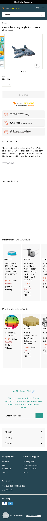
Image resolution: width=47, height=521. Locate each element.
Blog (4, 465)
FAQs (26, 472)
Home (4, 23)
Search (4, 472)
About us (5, 462)
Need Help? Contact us (23, 2)
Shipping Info (29, 462)
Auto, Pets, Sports (20, 309)
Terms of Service (30, 469)
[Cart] (37, 8)
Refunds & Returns (31, 465)
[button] (23, 142)
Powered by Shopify (33, 516)
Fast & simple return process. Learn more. (21, 123)
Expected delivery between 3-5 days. (20, 115)
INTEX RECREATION (21, 240)
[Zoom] (37, 65)
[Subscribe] (39, 415)
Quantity (6, 79)
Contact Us (6, 469)
